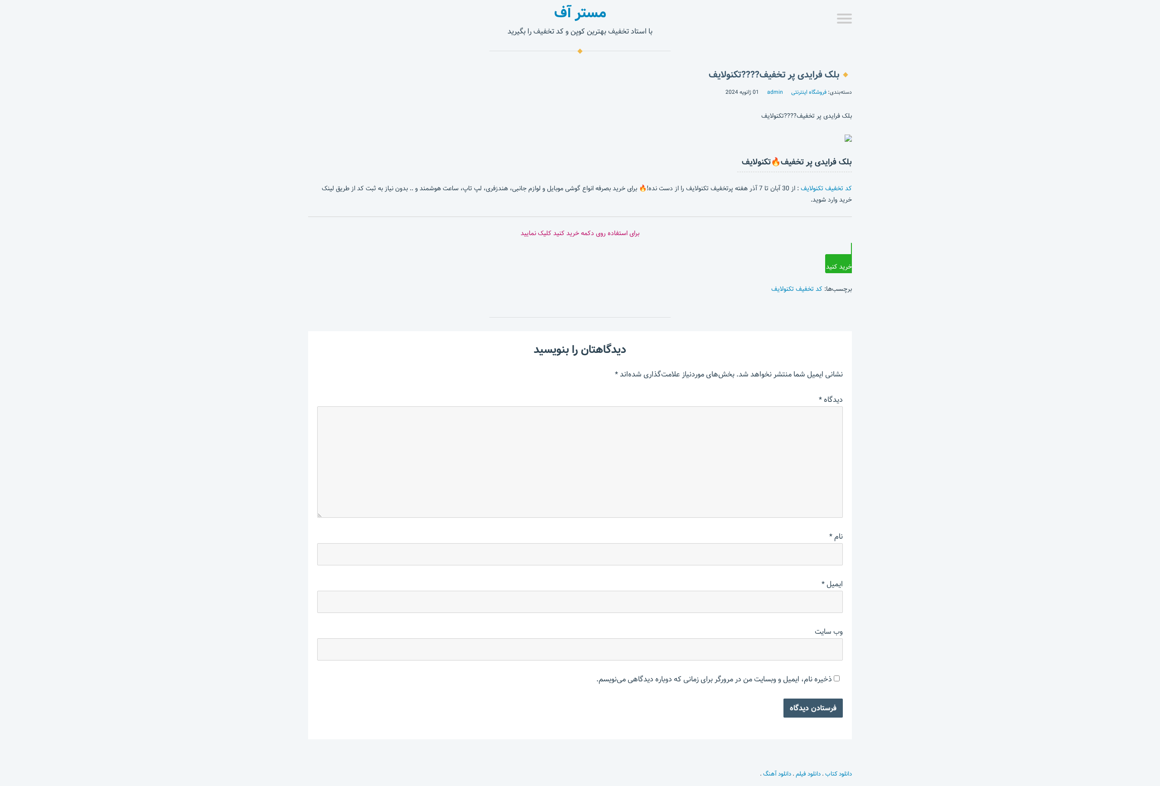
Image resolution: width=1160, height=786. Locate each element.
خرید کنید (839, 266)
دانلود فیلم (808, 774)
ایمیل (832, 584)
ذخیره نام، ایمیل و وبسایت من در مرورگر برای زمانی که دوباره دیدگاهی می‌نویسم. (714, 679)
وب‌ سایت (829, 632)
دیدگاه (831, 400)
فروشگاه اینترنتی (808, 91)
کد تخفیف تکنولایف (826, 188)
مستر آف (580, 12)
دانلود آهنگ (777, 774)
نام (836, 536)
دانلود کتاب (838, 774)
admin (775, 91)
